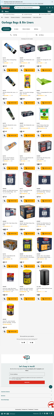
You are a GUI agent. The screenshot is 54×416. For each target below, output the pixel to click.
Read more (40, 3)
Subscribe (27, 382)
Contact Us (24, 409)
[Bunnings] (5, 8)
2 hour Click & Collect (46, 14)
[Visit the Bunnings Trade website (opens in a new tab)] (50, 11)
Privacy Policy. (18, 378)
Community (18, 409)
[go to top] (50, 386)
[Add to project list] (4, 70)
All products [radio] (6, 29)
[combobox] (27, 7)
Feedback (31, 409)
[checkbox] (10, 378)
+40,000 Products (28, 14)
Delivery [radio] (36, 29)
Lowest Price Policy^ (10, 14)
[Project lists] (49, 7)
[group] (21, 29)
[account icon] (47, 7)
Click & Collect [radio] (26, 29)
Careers (36, 409)
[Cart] (52, 7)
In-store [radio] (16, 29)
